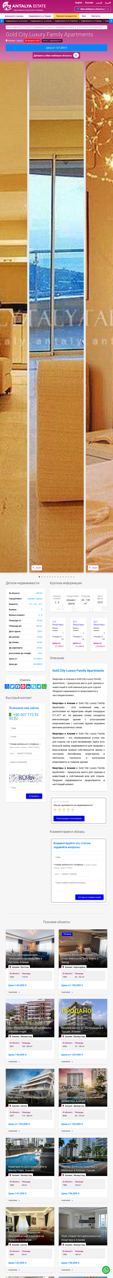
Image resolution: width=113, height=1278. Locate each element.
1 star (55, 809)
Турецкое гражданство (66, 16)
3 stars (64, 809)
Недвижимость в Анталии (17, 21)
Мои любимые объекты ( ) (94, 8)
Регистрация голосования (69, 818)
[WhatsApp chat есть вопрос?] (106, 1271)
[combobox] (12, 753)
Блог (84, 16)
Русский (89, 2)
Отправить (34, 796)
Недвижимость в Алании (41, 21)
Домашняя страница (14, 16)
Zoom (38, 568)
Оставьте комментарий (89, 897)
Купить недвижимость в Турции (19, 27)
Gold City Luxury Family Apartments (90, 27)
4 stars (68, 809)
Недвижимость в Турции (40, 16)
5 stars (73, 809)
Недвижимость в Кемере (91, 21)
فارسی (99, 2)
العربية (108, 2)
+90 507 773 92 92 (24, 717)
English (78, 2)
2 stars (60, 809)
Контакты (95, 16)
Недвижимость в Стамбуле (66, 21)
